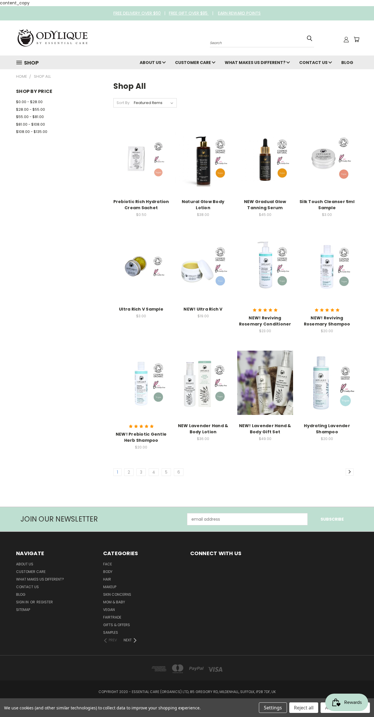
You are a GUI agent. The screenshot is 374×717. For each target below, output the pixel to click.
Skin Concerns (117, 594)
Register (45, 602)
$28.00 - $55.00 (30, 109)
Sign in (23, 602)
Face (107, 564)
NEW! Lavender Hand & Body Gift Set (265, 429)
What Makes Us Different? (255, 62)
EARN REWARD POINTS (239, 13)
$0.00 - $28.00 (29, 102)
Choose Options (265, 163)
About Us (151, 62)
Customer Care (193, 62)
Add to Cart (141, 163)
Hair (107, 579)
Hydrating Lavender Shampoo (327, 429)
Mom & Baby (114, 602)
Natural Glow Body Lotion (203, 205)
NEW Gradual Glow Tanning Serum (265, 205)
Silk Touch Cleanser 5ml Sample (326, 205)
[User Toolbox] (346, 39)
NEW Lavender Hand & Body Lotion (203, 429)
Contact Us (313, 62)
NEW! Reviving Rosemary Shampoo (327, 321)
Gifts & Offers (116, 624)
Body (107, 571)
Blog (347, 62)
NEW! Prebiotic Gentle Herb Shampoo (141, 437)
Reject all (304, 707)
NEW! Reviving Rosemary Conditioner (265, 321)
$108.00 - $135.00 (31, 131)
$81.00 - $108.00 (30, 124)
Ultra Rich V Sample (141, 309)
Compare (139, 152)
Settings (273, 707)
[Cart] (356, 39)
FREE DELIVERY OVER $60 (137, 13)
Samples (110, 632)
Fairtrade (112, 617)
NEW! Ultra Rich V (202, 309)
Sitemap (23, 609)
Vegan (109, 609)
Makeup (109, 586)
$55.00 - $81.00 (30, 117)
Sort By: (123, 102)
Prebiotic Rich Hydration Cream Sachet (141, 205)
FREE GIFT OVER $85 (189, 13)
